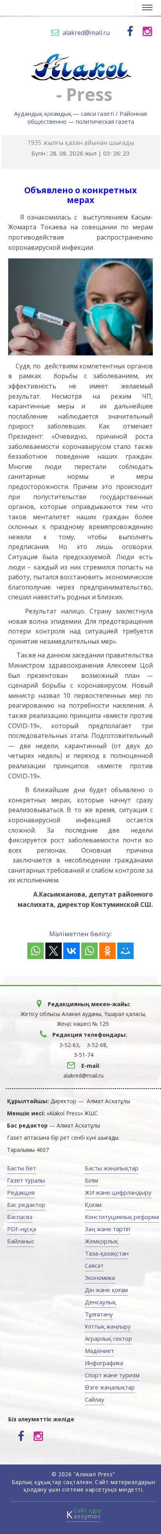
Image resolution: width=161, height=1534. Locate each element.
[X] (53, 951)
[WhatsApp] (35, 951)
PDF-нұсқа (21, 1229)
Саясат (94, 1265)
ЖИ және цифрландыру (118, 1192)
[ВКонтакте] (71, 951)
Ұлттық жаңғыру (108, 1326)
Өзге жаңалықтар (110, 1387)
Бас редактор (26, 1204)
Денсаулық (100, 1302)
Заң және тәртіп (107, 1229)
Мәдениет (99, 1351)
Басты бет (21, 1168)
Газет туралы (26, 1180)
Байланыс (20, 1241)
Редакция (21, 1192)
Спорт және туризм (112, 1375)
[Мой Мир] (125, 951)
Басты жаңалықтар (111, 1168)
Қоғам (93, 1204)
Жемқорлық (101, 1241)
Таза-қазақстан (107, 1253)
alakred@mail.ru (86, 32)
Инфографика (104, 1363)
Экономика (100, 1277)
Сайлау (94, 1399)
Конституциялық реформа (122, 1217)
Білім (91, 1180)
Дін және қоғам (106, 1290)
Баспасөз (19, 1217)
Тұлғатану (99, 1314)
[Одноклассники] (107, 951)
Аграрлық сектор (108, 1338)
